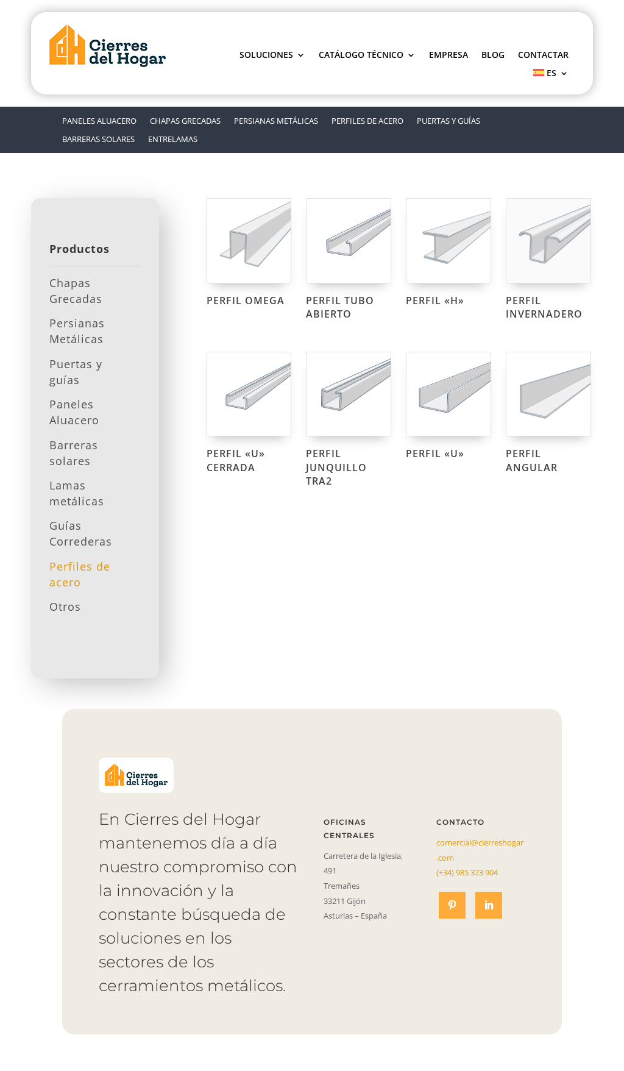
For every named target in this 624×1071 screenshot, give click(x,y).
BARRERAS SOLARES (98, 139)
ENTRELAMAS (172, 139)
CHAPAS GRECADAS (185, 121)
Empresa (448, 55)
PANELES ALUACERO (99, 121)
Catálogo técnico (361, 55)
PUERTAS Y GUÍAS (448, 121)
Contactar (543, 55)
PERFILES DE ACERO (367, 121)
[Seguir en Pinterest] (452, 905)
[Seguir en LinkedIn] (488, 905)
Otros (65, 606)
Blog (493, 55)
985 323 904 (467, 872)
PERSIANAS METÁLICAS (276, 121)
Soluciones (266, 55)
